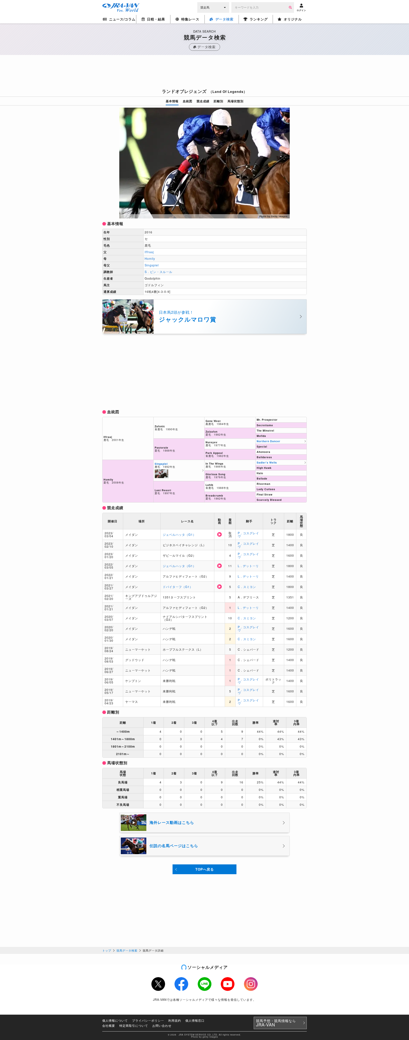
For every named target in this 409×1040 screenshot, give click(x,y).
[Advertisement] (204, 73)
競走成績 (203, 101)
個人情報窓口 (194, 1020)
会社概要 (108, 1025)
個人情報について (115, 1020)
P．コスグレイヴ (248, 534)
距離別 (218, 101)
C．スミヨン (247, 587)
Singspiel (152, 265)
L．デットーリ (248, 566)
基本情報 (172, 101)
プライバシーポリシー (148, 1020)
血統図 (187, 101)
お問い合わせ (161, 1025)
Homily (150, 258)
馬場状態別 (235, 101)
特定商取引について (133, 1025)
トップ (106, 950)
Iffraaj (149, 252)
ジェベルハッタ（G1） (179, 534)
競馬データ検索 (127, 950)
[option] (204, 163)
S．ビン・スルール (158, 272)
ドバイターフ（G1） (178, 587)
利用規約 (174, 1020)
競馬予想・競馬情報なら (276, 1023)
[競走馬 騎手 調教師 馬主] (213, 7)
